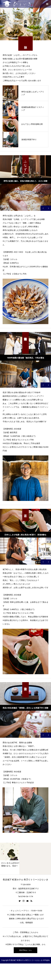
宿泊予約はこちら (25, 950)
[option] (25, 197)
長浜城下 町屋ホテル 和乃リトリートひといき (25, 879)
